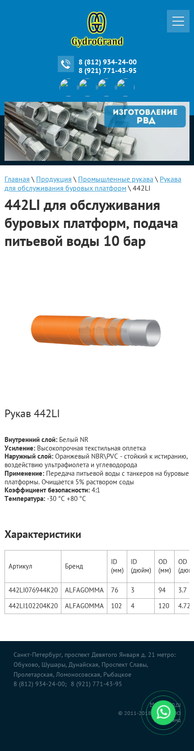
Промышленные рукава (115, 178)
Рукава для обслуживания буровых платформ (93, 183)
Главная (17, 178)
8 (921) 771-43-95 (108, 70)
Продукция (54, 178)
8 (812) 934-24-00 (108, 61)
